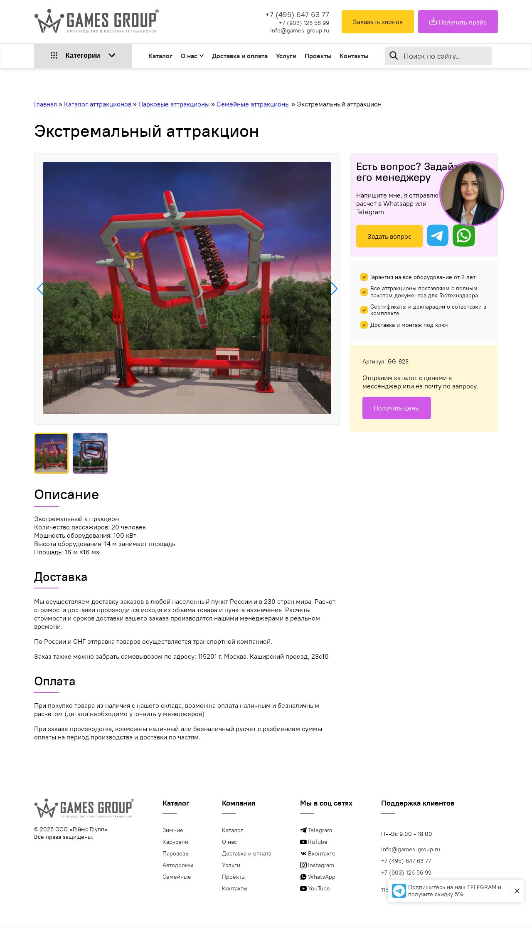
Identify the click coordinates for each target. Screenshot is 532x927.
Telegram (320, 830)
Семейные (177, 876)
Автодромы (178, 865)
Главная (45, 104)
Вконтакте (321, 853)
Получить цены (397, 408)
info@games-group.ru (299, 30)
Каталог (160, 56)
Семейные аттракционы (253, 104)
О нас (189, 56)
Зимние (173, 830)
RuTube (318, 841)
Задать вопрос (389, 236)
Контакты (354, 56)
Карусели (175, 841)
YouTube (319, 888)
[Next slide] (334, 288)
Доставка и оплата (240, 56)
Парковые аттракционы (173, 104)
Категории (83, 55)
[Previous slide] (40, 288)
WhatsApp (321, 876)
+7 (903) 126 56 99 (304, 23)
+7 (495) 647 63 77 (297, 14)
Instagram (321, 865)
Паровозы (176, 853)
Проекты (318, 56)
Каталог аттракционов (97, 104)
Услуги (286, 56)
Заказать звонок (378, 21)
